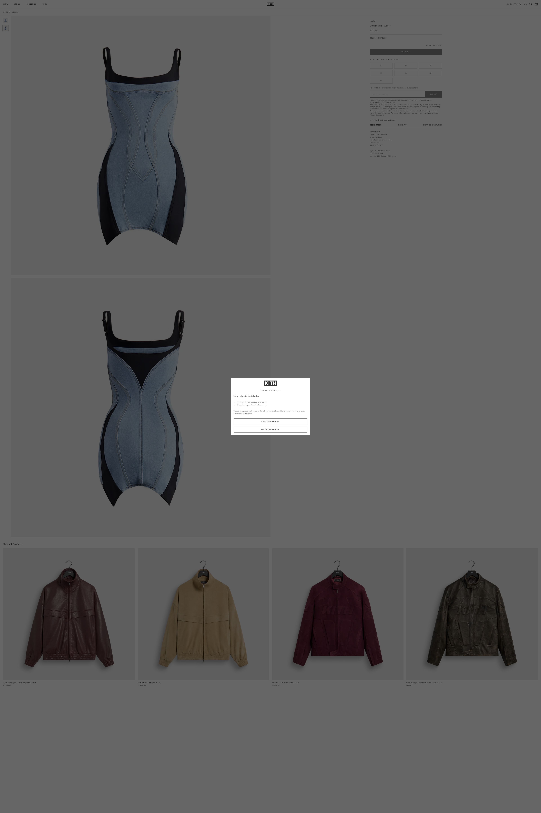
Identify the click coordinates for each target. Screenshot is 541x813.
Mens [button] (17, 4)
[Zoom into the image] (140, 145)
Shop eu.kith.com (270, 421)
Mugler (373, 21)
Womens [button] (32, 4)
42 (430, 73)
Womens (15, 12)
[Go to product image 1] (5, 20)
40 (406, 73)
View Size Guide (434, 45)
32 (381, 65)
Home (5, 12)
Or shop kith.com (270, 429)
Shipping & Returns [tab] (432, 125)
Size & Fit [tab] (402, 125)
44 (381, 80)
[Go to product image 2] (5, 28)
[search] (530, 4)
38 (381, 73)
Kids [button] (45, 4)
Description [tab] (376, 125)
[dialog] (270, 406)
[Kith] (270, 4)
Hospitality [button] (514, 4)
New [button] (5, 4)
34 (406, 65)
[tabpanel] (406, 144)
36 (430, 65)
